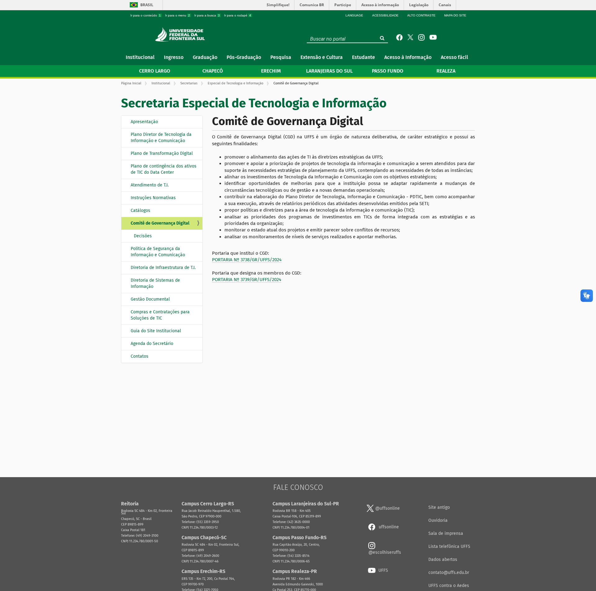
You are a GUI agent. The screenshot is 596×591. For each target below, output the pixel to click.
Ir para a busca (207, 15)
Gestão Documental (150, 299)
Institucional (160, 83)
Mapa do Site (455, 15)
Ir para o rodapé (237, 15)
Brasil (146, 4)
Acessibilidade (385, 15)
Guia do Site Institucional (156, 331)
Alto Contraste (421, 15)
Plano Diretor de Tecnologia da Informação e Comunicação (161, 137)
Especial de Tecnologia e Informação (235, 83)
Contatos (139, 356)
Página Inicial (131, 83)
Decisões (143, 236)
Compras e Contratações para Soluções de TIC (160, 315)
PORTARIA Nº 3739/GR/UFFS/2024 (246, 279)
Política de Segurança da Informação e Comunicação (158, 251)
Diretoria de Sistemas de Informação (155, 283)
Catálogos (140, 210)
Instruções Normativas (153, 197)
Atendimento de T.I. (150, 185)
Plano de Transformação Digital (162, 153)
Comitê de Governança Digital (160, 223)
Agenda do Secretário (152, 343)
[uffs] (181, 34)
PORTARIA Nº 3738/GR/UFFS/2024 (247, 259)
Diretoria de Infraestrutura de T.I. (163, 267)
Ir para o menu (177, 15)
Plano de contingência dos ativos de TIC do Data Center (163, 169)
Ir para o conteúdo (145, 15)
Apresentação (144, 121)
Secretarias (188, 83)
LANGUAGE (354, 15)
